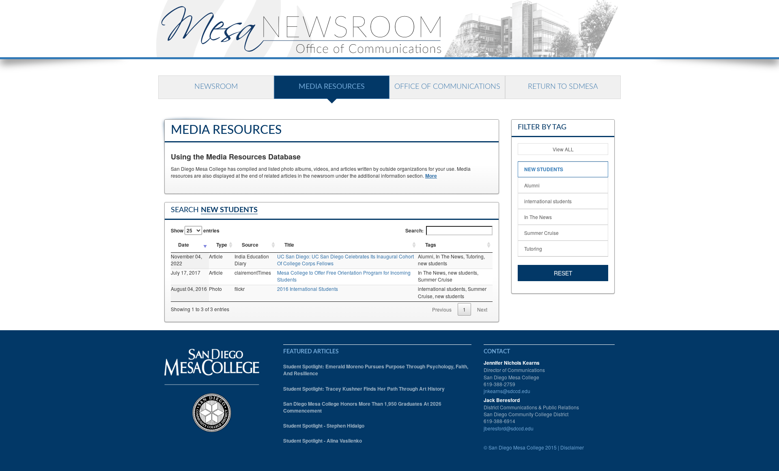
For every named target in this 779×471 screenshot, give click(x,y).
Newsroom (216, 86)
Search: (414, 230)
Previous (442, 309)
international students (548, 201)
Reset (563, 273)
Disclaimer (572, 447)
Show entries (195, 230)
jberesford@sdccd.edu (509, 428)
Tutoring (533, 248)
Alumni (532, 185)
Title (289, 244)
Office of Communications (447, 86)
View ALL (563, 149)
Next (482, 309)
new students (543, 169)
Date (183, 244)
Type (221, 244)
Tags (430, 244)
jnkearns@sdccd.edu (507, 390)
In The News (538, 216)
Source (250, 244)
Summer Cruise (541, 232)
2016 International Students (307, 288)
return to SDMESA (563, 86)
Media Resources (332, 86)
